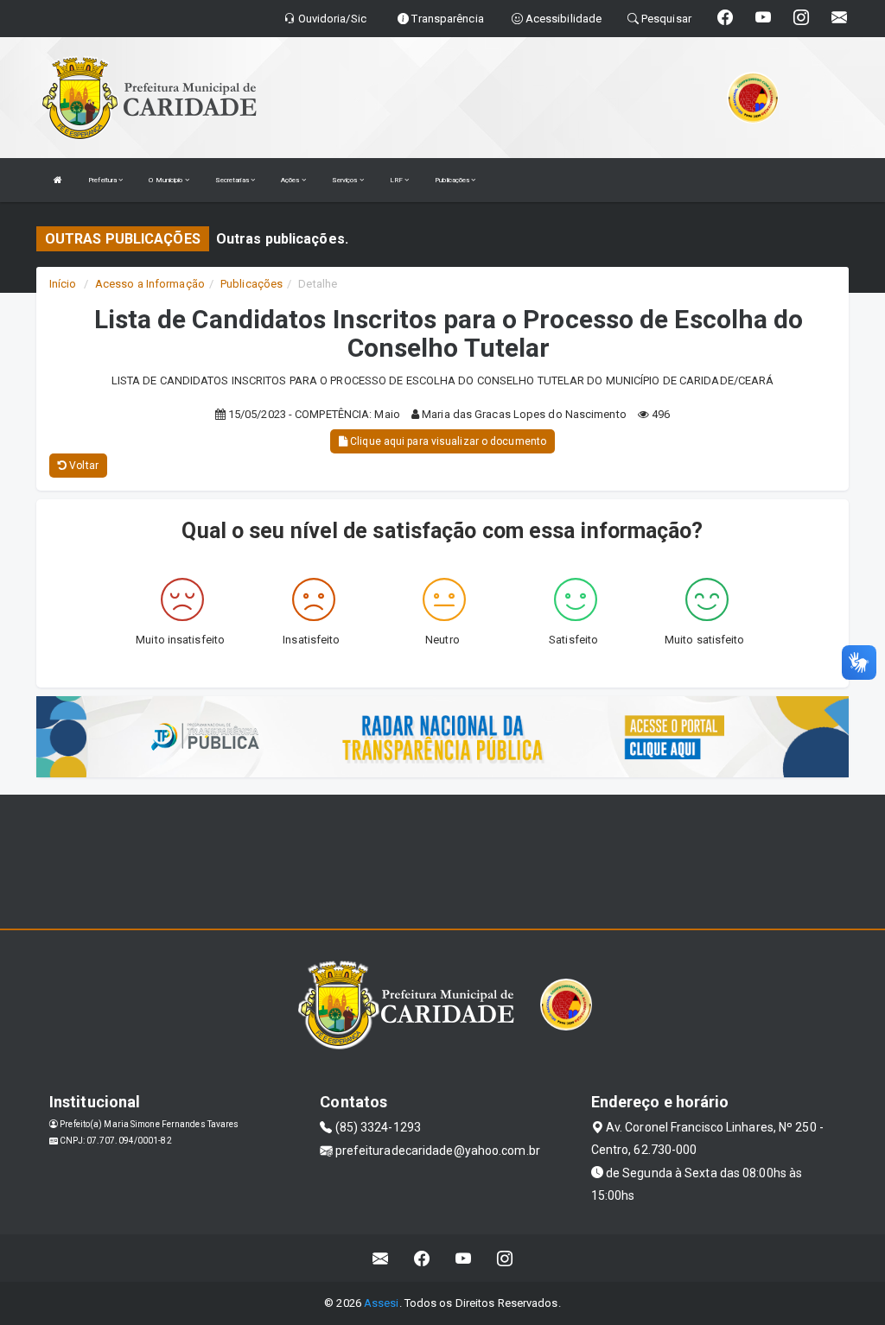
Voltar (83, 466)
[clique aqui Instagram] (505, 1258)
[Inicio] (58, 180)
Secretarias (233, 180)
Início (63, 283)
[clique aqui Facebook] (422, 1258)
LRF (397, 180)
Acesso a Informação (150, 283)
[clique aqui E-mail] (381, 1258)
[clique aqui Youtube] (464, 1258)
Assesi (381, 1302)
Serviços (346, 180)
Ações (291, 180)
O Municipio (166, 180)
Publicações (453, 180)
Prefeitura (103, 180)
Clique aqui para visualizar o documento (446, 441)
